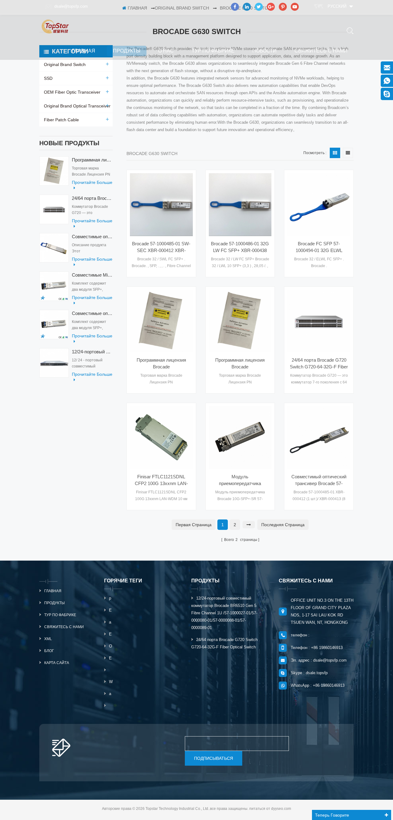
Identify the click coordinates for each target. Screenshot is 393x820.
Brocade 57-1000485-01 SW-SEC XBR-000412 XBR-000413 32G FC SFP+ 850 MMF (161, 247)
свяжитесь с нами (321, 50)
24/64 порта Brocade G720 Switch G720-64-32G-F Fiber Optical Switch (92, 198)
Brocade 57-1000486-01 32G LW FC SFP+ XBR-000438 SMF (240, 247)
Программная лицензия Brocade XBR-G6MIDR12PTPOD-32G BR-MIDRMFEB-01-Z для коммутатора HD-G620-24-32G (92, 159)
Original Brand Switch (65, 64)
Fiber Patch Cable (61, 119)
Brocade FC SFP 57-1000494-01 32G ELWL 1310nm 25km (319, 247)
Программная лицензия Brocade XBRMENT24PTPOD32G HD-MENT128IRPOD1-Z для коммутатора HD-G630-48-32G (240, 363)
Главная (83, 50)
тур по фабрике (213, 50)
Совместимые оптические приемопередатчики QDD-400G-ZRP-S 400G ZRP (92, 236)
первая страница (194, 524)
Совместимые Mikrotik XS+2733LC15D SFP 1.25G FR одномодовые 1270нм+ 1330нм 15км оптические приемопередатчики (92, 275)
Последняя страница (283, 524)
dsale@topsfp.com (71, 6)
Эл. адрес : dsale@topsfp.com (319, 660)
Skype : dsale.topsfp (309, 672)
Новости (264, 50)
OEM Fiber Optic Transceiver (72, 92)
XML (48, 639)
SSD (48, 78)
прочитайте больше (92, 182)
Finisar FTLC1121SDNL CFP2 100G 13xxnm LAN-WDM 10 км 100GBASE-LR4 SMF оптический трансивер (161, 480)
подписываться (213, 758)
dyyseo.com (281, 808)
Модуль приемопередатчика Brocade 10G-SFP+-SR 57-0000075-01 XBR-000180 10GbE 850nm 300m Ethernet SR (240, 480)
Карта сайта (56, 663)
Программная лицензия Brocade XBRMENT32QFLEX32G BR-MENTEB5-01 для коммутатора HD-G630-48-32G (161, 363)
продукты (126, 50)
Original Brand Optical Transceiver (77, 105)
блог (49, 651)
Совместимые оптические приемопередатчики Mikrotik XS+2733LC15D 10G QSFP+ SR (92, 313)
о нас (166, 50)
